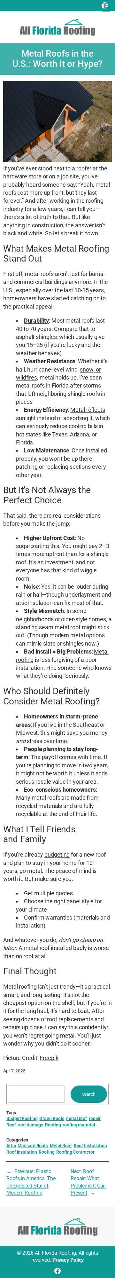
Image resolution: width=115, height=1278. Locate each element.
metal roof (76, 1118)
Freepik (49, 1058)
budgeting (57, 854)
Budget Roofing (22, 1118)
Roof (11, 1124)
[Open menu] (106, 7)
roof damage (30, 1124)
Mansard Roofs (33, 1145)
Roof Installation (90, 1145)
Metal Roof (61, 1145)
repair (95, 1118)
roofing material (79, 1124)
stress (34, 741)
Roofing (53, 1124)
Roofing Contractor (75, 1152)
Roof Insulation (21, 1152)
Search (89, 1094)
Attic (11, 1145)
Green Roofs (51, 1118)
